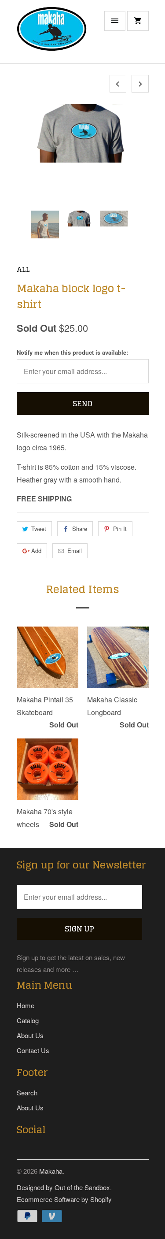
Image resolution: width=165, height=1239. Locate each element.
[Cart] (137, 21)
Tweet (38, 528)
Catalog (28, 1020)
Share (79, 528)
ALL (23, 269)
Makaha (50, 1171)
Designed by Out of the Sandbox (63, 1187)
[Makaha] (52, 35)
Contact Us (33, 1050)
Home (25, 1005)
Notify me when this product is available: (72, 352)
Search (27, 1092)
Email (74, 550)
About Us (30, 1035)
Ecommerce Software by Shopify (64, 1199)
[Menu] (114, 21)
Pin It (120, 528)
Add (36, 550)
